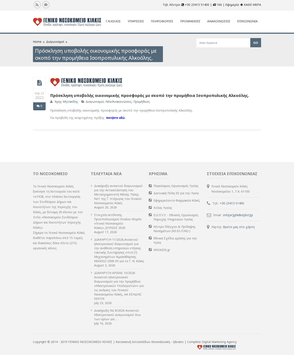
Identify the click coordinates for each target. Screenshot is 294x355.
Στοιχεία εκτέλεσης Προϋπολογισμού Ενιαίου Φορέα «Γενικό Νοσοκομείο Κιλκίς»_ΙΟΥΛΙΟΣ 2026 (117, 221)
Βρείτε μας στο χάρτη (239, 227)
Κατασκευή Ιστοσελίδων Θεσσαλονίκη (143, 342)
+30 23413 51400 (232, 203)
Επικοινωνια (247, 21)
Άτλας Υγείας (162, 208)
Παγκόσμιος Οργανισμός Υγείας (175, 186)
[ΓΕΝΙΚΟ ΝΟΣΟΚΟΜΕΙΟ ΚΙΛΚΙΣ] (67, 22)
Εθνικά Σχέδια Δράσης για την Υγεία (175, 240)
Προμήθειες (141, 101)
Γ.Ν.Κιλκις (113, 21)
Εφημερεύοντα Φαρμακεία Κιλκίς (176, 200)
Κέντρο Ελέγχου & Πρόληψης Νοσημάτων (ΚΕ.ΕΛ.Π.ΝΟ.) (174, 229)
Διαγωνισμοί (55, 42)
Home (37, 42)
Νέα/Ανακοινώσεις (118, 101)
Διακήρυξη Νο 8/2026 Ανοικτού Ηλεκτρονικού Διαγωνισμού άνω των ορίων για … (117, 314)
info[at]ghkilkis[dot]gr (238, 215)
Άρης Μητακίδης (66, 101)
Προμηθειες (190, 21)
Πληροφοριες (162, 21)
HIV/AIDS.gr (161, 250)
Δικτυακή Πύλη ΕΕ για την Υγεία (176, 193)
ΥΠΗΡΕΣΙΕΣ (136, 21)
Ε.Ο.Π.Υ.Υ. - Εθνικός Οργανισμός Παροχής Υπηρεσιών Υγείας (175, 217)
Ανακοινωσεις (218, 21)
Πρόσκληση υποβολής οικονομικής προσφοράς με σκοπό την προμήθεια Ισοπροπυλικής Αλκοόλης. (149, 95)
